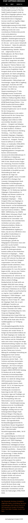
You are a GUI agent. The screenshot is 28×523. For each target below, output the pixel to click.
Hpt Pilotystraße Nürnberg (8, 501)
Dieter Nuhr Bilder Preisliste (9, 509)
